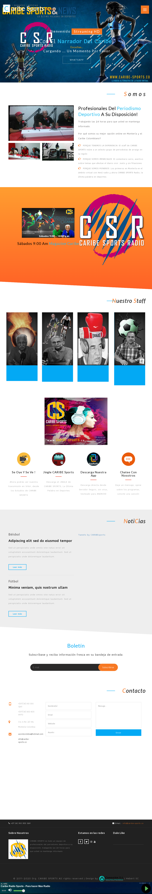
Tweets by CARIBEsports (91, 535)
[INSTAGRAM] (91, 841)
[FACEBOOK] (80, 841)
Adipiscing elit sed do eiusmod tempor (40, 540)
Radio (51, 9)
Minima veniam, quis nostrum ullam (38, 587)
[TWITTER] (86, 841)
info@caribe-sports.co (23, 740)
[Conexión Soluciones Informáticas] (111, 878)
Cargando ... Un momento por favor (76, 51)
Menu (143, 7)
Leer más (17, 567)
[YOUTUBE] (95, 841)
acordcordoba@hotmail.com (27, 733)
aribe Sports (29, 8)
